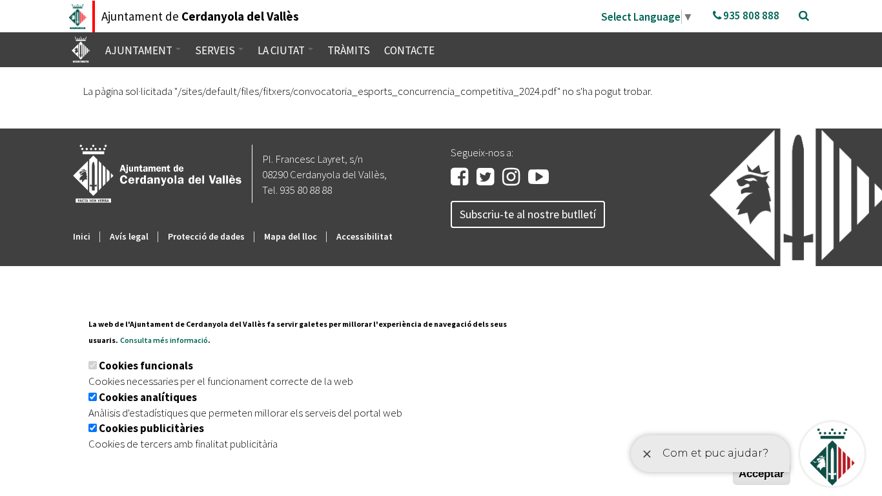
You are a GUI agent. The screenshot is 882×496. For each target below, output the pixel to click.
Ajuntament (139, 50)
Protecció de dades (206, 236)
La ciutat (282, 50)
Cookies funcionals (146, 365)
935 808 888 (750, 15)
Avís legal (129, 236)
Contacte (409, 50)
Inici (81, 236)
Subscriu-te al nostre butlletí (528, 214)
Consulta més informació (164, 340)
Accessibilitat (364, 236)
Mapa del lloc (290, 236)
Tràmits (348, 50)
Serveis (216, 50)
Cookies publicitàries (151, 428)
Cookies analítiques (148, 397)
